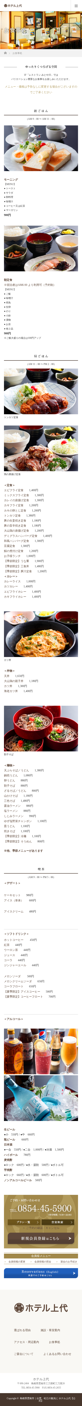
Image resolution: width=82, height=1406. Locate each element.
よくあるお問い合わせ (57, 1353)
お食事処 (54, 1342)
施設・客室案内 (50, 1330)
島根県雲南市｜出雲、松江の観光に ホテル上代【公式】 (47, 1399)
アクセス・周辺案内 (26, 1342)
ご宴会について (23, 1353)
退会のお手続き (69, 1261)
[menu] (76, 5)
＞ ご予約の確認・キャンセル (41, 1227)
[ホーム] (5, 51)
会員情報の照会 (42, 1261)
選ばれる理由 (22, 1330)
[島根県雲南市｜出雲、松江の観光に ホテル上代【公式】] (41, 1316)
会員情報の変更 (17, 1261)
